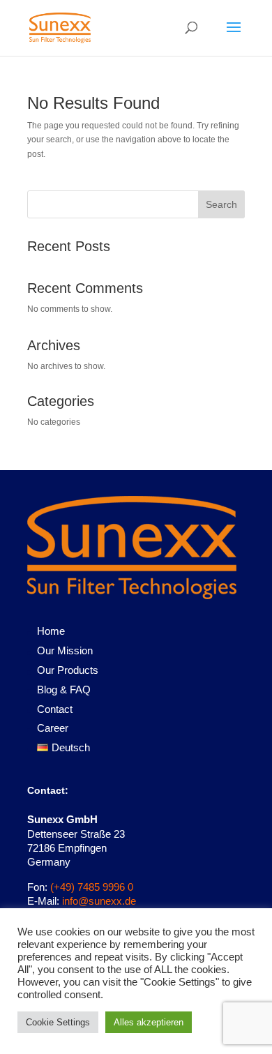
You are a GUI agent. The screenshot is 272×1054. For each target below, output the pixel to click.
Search (221, 204)
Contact (55, 709)
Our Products (67, 670)
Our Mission (65, 650)
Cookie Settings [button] (58, 1022)
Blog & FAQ (64, 689)
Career (52, 728)
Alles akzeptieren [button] (148, 1022)
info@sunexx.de (99, 901)
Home (51, 631)
